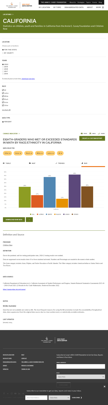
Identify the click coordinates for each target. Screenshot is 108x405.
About (90, 7)
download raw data (28, 79)
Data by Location (8, 354)
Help (22, 354)
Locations (7, 14)
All (59, 153)
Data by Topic (7, 358)
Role (58, 373)
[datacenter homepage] (27, 5)
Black (28, 153)
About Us (73, 2)
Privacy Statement (27, 365)
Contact (24, 358)
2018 (6, 69)
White (39, 153)
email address (61, 362)
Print (85, 133)
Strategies (81, 2)
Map (33, 163)
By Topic (57, 7)
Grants (94, 2)
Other (7, 153)
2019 (6, 67)
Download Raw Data (14, 219)
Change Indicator (10, 133)
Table (8, 163)
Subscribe (76, 397)
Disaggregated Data (74, 7)
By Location (44, 7)
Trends (61, 163)
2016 (6, 74)
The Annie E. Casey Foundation (53, 2)
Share (103, 133)
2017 (6, 71)
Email (94, 133)
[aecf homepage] (12, 5)
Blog (100, 2)
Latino (49, 153)
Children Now (7, 245)
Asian (17, 153)
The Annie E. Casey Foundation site (32, 362)
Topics (88, 2)
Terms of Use (25, 369)
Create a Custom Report (92, 138)
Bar (85, 163)
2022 (6, 64)
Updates (5, 369)
